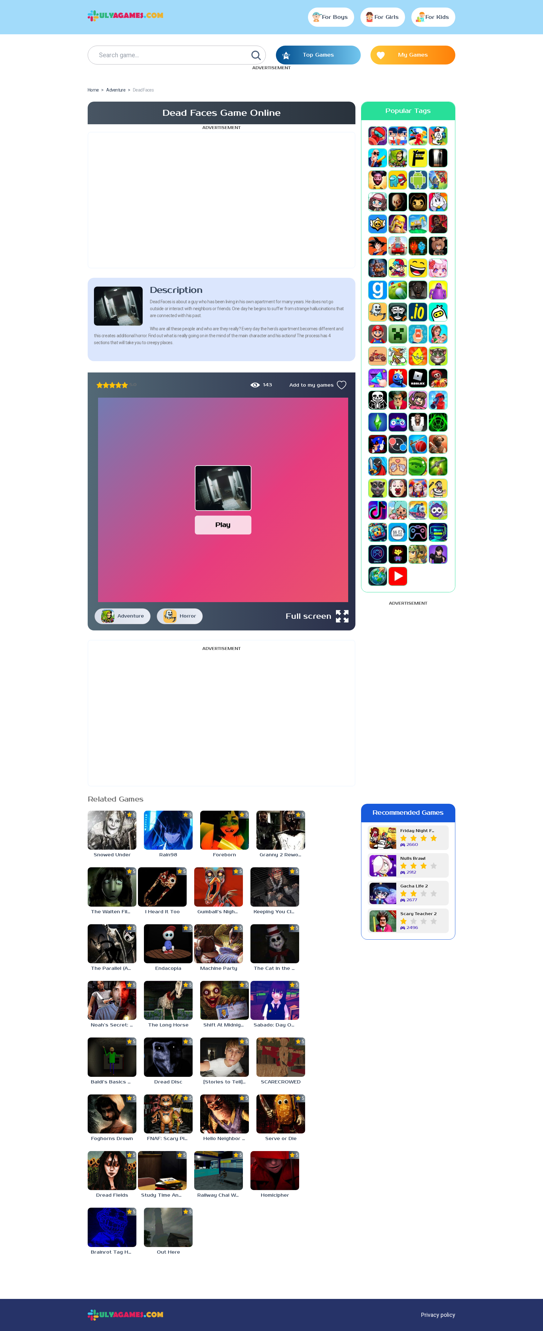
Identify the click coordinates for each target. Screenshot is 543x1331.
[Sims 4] (378, 422)
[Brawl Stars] (378, 224)
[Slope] (438, 422)
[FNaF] (378, 268)
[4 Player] (438, 136)
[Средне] (112, 385)
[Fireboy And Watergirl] (418, 246)
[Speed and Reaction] (398, 444)
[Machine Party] (218, 943)
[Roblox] (418, 378)
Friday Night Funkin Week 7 (418, 831)
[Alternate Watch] (438, 158)
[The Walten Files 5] (112, 886)
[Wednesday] (438, 554)
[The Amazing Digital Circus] (418, 488)
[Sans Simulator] (378, 400)
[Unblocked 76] (378, 532)
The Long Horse (168, 1025)
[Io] (418, 312)
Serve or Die (281, 1138)
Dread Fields (112, 1195)
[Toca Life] (398, 510)
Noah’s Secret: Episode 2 (113, 1025)
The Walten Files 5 (113, 911)
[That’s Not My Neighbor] (398, 488)
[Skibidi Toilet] (418, 422)
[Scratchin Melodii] (418, 400)
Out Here (168, 1252)
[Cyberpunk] (438, 224)
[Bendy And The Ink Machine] (418, 202)
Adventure (131, 616)
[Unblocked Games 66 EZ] (398, 532)
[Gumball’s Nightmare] (218, 886)
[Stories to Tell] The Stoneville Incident (226, 1082)
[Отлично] (125, 385)
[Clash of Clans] (398, 224)
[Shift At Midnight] (224, 1000)
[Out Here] (168, 1227)
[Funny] (418, 268)
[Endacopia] (168, 943)
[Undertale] (398, 554)
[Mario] (378, 334)
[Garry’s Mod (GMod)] (378, 290)
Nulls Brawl (412, 858)
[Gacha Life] (438, 268)
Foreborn (224, 855)
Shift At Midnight (224, 1025)
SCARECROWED (281, 1082)
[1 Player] (378, 136)
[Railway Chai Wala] (218, 1170)
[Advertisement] (221, 200)
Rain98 (168, 855)
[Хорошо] (118, 385)
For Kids (437, 17)
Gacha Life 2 (414, 886)
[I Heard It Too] (162, 886)
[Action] (378, 158)
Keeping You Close (276, 911)
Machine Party (218, 968)
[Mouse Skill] (398, 356)
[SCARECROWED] (280, 1057)
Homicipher (275, 1195)
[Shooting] (438, 400)
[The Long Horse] (168, 1000)
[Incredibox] (398, 312)
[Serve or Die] (280, 1113)
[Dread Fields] (112, 1170)
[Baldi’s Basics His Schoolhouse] (112, 1057)
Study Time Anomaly (164, 1195)
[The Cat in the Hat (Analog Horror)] (274, 943)
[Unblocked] (438, 510)
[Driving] (398, 246)
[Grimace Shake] (438, 290)
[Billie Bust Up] (438, 202)
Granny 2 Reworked (282, 855)
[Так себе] (106, 385)
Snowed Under (112, 855)
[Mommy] (438, 334)
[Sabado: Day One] (274, 1000)
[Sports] (418, 444)
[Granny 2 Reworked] (280, 830)
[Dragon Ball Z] (378, 246)
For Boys (335, 17)
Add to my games (311, 385)
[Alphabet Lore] (418, 158)
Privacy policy (438, 1314)
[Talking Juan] (378, 488)
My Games (413, 55)
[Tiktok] (378, 510)
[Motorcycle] (378, 356)
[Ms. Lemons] (418, 356)
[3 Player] (418, 136)
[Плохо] (99, 385)
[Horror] (378, 312)
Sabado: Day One (276, 1025)
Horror (188, 616)
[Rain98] (168, 830)
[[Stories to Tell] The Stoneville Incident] (224, 1057)
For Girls (387, 17)
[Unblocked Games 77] (378, 554)
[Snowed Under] (112, 830)
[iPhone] (438, 312)
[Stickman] (378, 466)
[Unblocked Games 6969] (438, 532)
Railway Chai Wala (220, 1195)
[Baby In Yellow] (398, 202)
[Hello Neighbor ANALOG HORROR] (224, 1113)
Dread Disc (168, 1082)
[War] (418, 554)
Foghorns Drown (112, 1138)
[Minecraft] (398, 334)
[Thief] (438, 488)
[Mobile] (418, 334)
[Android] (418, 180)
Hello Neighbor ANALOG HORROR (226, 1138)
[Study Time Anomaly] (162, 1170)
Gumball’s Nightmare (220, 911)
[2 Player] (398, 136)
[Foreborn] (224, 830)
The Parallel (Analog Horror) (113, 968)
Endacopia (168, 968)
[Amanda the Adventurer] (378, 180)
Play (223, 525)
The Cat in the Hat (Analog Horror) (276, 968)
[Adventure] (398, 158)
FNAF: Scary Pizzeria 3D (170, 1138)
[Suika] (418, 466)
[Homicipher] (274, 1170)
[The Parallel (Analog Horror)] (112, 943)
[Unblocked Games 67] (418, 532)
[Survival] (438, 466)
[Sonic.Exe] (378, 444)
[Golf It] (398, 290)
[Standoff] (438, 444)
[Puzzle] (378, 378)
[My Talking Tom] (438, 356)
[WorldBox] (378, 576)
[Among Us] (398, 180)
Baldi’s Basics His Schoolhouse (113, 1082)
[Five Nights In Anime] (438, 246)
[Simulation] (398, 422)
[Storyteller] (398, 466)
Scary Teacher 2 (418, 914)
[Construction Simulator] (418, 224)
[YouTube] (398, 576)
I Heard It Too (162, 911)
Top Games (318, 55)
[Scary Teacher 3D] (398, 400)
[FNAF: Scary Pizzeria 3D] (168, 1113)
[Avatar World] (378, 202)
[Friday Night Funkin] (398, 268)
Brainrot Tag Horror (113, 1252)
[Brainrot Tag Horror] (112, 1227)
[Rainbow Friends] (398, 378)
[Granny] (418, 290)
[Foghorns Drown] (112, 1113)
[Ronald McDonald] (438, 378)
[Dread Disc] (168, 1057)
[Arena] (438, 180)
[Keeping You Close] (274, 886)
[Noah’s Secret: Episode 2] (112, 1000)
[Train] (418, 510)
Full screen (309, 616)
